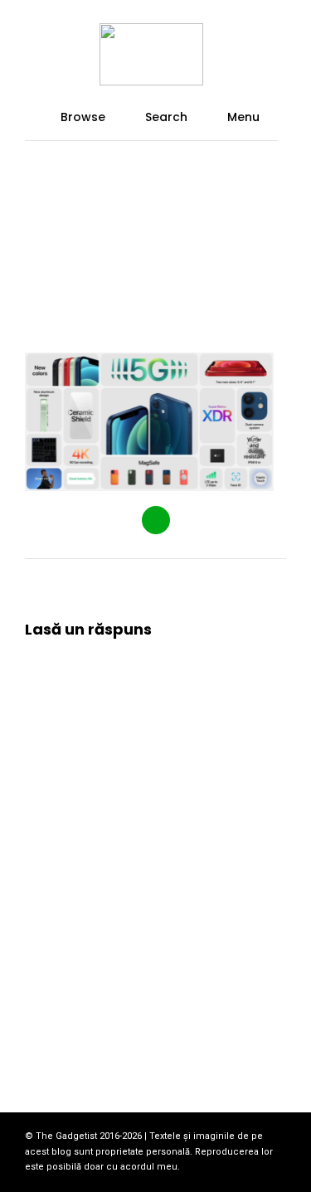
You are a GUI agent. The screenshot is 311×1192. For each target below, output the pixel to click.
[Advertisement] (155, 230)
